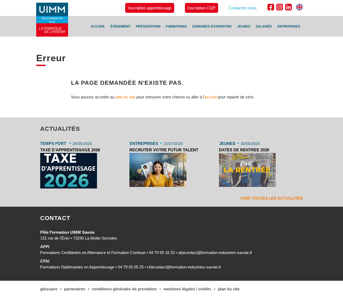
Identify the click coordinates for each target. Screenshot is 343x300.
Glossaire (48, 289)
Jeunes (243, 26)
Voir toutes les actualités (271, 198)
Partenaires (74, 289)
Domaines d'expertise (212, 26)
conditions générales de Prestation (124, 289)
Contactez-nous (243, 8)
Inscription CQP (201, 8)
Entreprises (288, 26)
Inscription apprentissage (150, 8)
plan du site (125, 97)
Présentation (148, 26)
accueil (210, 97)
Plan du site (229, 289)
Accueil (98, 26)
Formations (176, 26)
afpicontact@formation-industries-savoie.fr (215, 252)
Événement (120, 26)
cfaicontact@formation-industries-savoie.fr (184, 267)
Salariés (264, 26)
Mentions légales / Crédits (187, 289)
